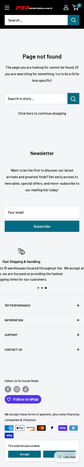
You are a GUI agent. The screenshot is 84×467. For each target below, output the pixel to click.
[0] (75, 7)
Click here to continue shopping (42, 113)
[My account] (66, 7)
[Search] (73, 20)
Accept (24, 454)
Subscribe (42, 226)
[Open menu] (7, 8)
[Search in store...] (73, 98)
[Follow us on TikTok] (25, 389)
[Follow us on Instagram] (17, 389)
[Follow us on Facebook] (8, 389)
